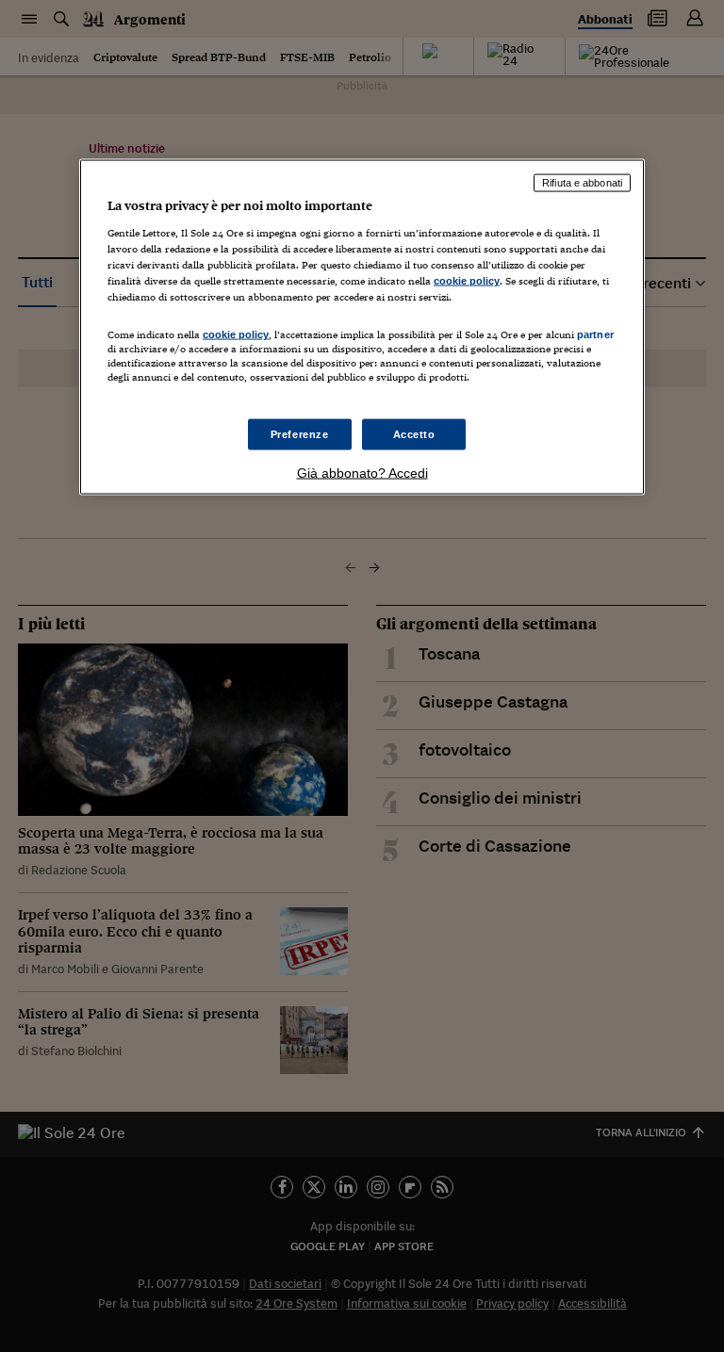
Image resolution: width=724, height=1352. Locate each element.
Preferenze (300, 433)
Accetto (414, 433)
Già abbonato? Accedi (362, 473)
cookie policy (467, 280)
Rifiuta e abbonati (582, 182)
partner (595, 334)
